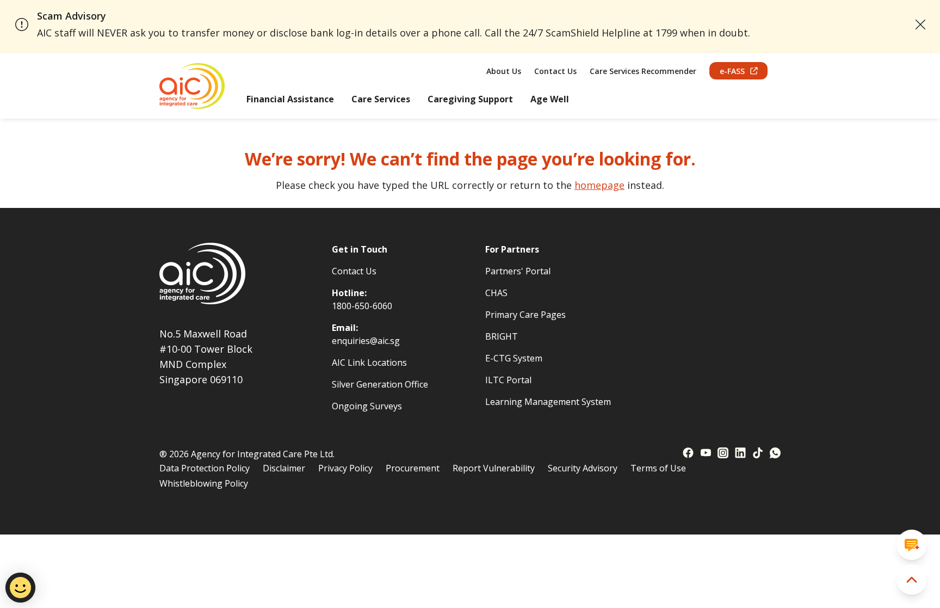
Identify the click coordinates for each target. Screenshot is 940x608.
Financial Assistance (290, 99)
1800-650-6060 (362, 306)
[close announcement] (920, 24)
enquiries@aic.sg (366, 341)
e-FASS (732, 71)
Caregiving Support (470, 99)
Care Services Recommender (643, 71)
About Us (503, 71)
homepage (599, 185)
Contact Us (555, 71)
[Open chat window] (911, 545)
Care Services (380, 99)
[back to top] (911, 579)
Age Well (549, 99)
